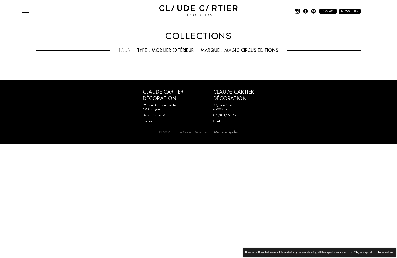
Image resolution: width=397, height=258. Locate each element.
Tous (124, 50)
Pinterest (313, 11)
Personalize (385, 252)
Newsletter (349, 11)
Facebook (305, 11)
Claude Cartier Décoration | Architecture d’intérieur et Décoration (198, 11)
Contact (328, 11)
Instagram (297, 11)
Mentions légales (226, 132)
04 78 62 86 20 (154, 115)
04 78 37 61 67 (225, 115)
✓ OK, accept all (361, 252)
